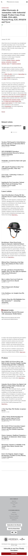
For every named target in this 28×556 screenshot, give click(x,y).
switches (8, 60)
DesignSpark (8, 106)
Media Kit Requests (14, 517)
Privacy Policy (14, 514)
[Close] (27, 548)
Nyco (5, 79)
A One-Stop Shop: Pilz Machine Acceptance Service (14, 409)
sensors (13, 60)
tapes (8, 63)
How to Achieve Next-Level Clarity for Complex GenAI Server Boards (12, 280)
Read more (22, 352)
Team (14, 504)
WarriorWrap (21, 74)
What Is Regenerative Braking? (10, 287)
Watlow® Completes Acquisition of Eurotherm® (11, 126)
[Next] (24, 127)
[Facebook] (12, 532)
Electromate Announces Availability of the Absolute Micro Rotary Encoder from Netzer (13, 446)
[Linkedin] (15, 532)
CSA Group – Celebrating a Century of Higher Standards (12, 175)
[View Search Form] (1, 2)
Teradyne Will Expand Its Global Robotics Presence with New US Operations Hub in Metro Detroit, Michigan (13, 143)
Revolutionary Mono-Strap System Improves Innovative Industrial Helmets (13, 243)
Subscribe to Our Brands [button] (14, 525)
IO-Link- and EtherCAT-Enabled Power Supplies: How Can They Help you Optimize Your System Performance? (14, 271)
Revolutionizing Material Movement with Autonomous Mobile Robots (13, 313)
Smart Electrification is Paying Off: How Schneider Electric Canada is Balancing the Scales (14, 196)
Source (3, 111)
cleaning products (16, 63)
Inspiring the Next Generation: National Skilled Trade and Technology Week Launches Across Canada (13, 184)
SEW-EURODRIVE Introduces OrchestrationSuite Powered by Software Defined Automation (13, 153)
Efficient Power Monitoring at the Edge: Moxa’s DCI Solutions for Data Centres (13, 263)
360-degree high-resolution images (11, 99)
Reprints (14, 512)
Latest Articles (7, 191)
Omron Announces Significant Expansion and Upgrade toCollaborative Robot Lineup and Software (14, 436)
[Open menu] (27, 2)
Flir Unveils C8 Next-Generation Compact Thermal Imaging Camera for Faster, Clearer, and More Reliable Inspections (13, 427)
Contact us (14, 519)
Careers (14, 506)
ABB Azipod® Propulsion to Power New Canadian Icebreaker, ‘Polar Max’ (13, 167)
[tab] (11, 132)
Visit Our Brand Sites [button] (14, 528)
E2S (5, 77)
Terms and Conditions (14, 516)
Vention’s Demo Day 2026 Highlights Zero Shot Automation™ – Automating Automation (13, 300)
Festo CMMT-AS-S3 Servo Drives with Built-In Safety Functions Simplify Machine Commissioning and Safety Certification (14, 363)
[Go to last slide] (4, 127)
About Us (14, 501)
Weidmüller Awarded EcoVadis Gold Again (14, 160)
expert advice (8, 103)
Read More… (15, 214)
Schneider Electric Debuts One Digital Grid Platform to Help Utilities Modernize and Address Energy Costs (14, 385)
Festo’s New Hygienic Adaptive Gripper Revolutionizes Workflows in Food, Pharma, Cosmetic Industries (14, 455)
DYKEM (8, 77)
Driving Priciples (14, 502)
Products (5, 358)
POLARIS (10, 74)
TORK (5, 74)
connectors (8, 62)
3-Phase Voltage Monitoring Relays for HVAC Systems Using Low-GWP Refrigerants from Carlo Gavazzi (12, 418)
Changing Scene (5, 7)
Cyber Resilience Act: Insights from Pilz (13, 293)
